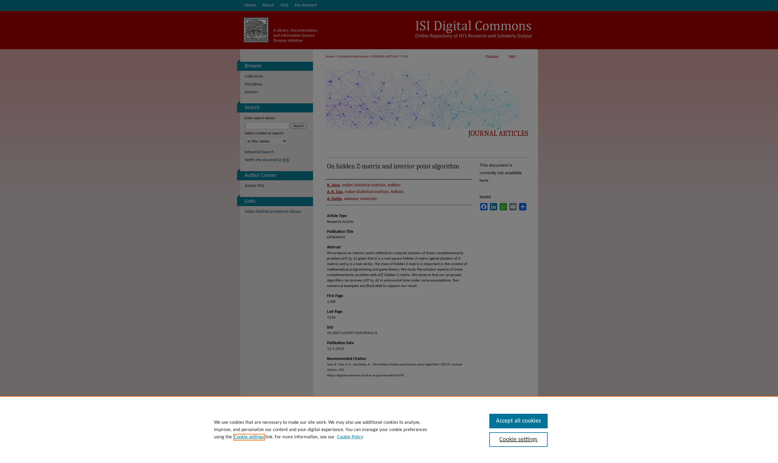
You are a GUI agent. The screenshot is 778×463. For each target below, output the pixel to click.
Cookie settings (249, 437)
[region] (389, 429)
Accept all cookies (518, 421)
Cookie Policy (350, 437)
